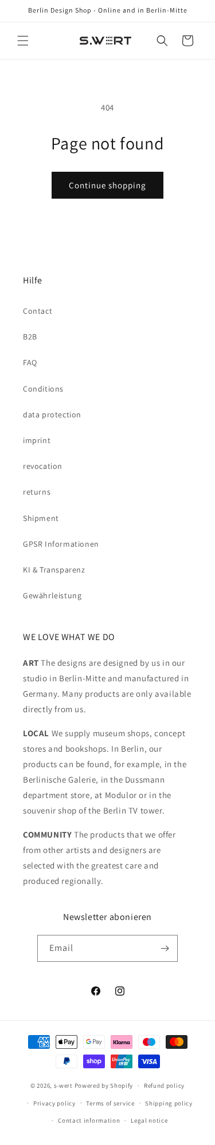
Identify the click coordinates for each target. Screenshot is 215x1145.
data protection (52, 414)
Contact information (89, 1120)
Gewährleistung (52, 595)
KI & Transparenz (54, 569)
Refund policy (164, 1085)
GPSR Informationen (61, 544)
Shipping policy (169, 1103)
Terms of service (110, 1103)
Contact (37, 311)
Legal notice (149, 1120)
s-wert (63, 1085)
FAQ (30, 362)
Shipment (41, 518)
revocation (42, 466)
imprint (36, 440)
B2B (30, 336)
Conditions (43, 389)
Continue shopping (107, 185)
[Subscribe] (164, 948)
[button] (23, 40)
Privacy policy (54, 1103)
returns (36, 492)
